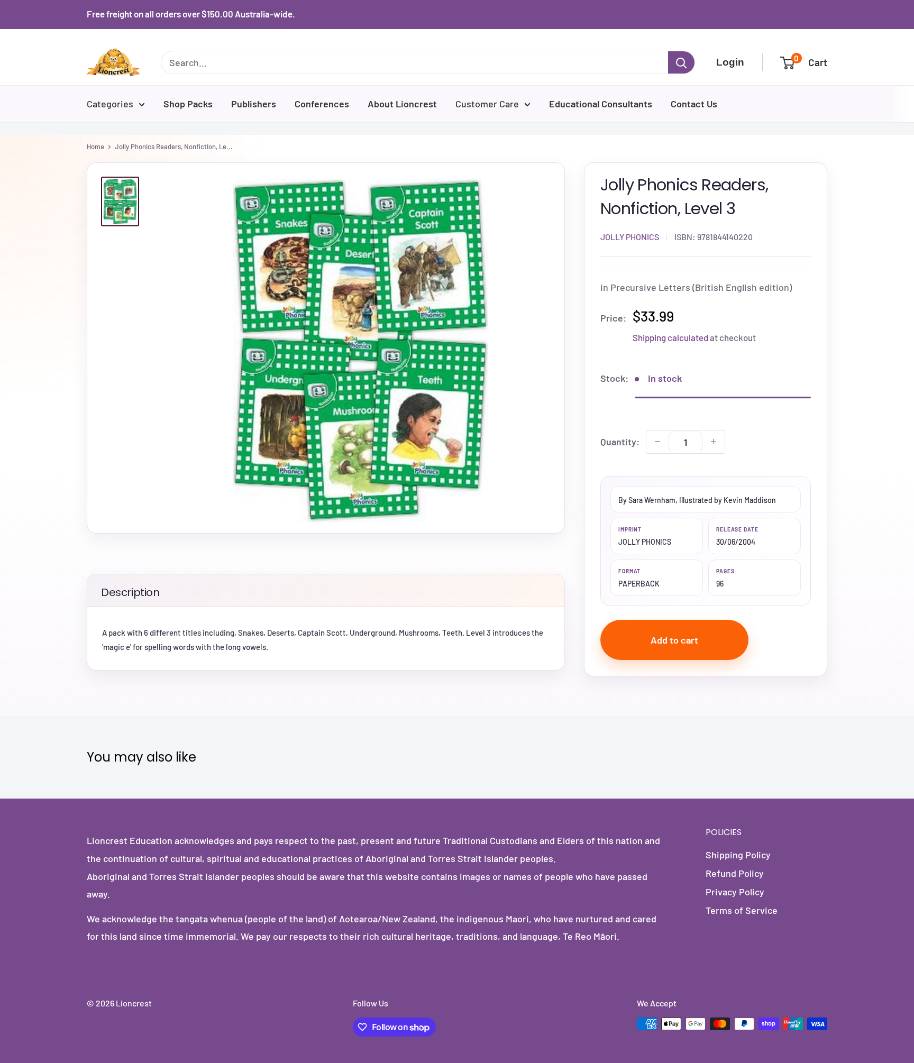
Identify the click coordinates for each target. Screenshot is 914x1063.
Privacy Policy (735, 891)
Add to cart (674, 640)
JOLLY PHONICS (629, 237)
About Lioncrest (402, 103)
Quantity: (619, 441)
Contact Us (694, 103)
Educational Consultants (600, 103)
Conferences (322, 103)
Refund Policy (735, 873)
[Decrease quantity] (657, 441)
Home (95, 146)
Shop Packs (188, 103)
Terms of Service (742, 910)
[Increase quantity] (713, 441)
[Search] (681, 62)
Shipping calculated (670, 337)
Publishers (253, 103)
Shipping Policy (738, 854)
